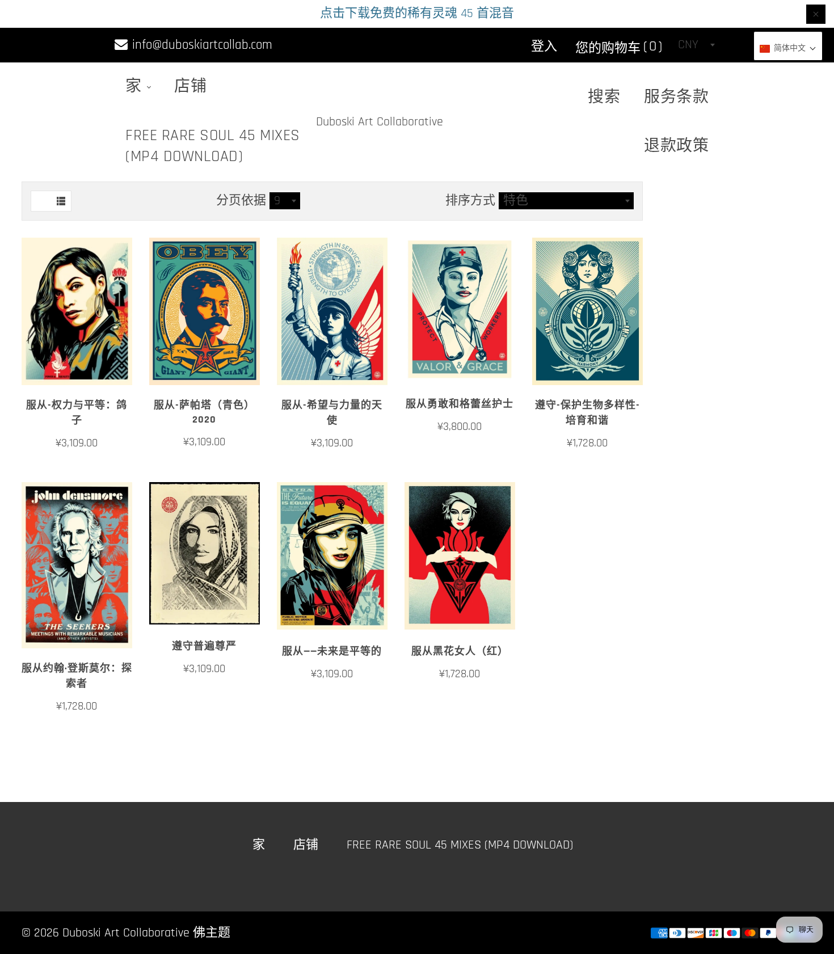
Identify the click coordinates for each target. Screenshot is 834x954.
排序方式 (472, 201)
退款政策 (676, 146)
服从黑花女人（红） (459, 651)
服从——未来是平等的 (332, 651)
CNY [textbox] (688, 45)
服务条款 (676, 97)
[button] (788, 48)
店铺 (190, 87)
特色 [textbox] (515, 201)
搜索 (604, 97)
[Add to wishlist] (76, 372)
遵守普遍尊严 (204, 646)
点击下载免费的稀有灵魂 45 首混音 (417, 14)
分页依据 (241, 201)
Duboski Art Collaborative (379, 122)
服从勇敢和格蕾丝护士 (459, 404)
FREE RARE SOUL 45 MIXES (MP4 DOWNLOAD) (212, 146)
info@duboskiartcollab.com (200, 45)
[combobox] (696, 44)
